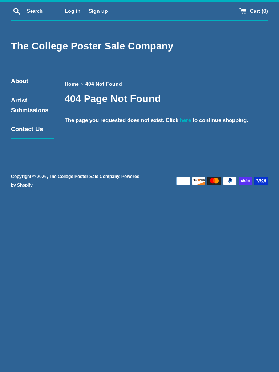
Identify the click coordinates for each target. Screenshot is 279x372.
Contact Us (27, 129)
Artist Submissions (29, 105)
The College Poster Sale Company (92, 46)
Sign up (98, 11)
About (32, 81)
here (185, 120)
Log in (73, 11)
